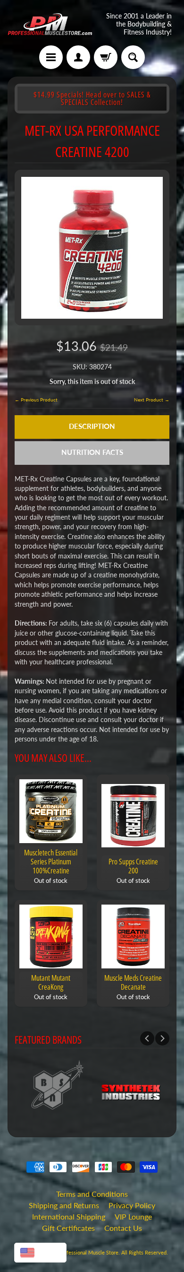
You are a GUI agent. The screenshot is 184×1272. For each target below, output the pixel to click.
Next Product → (151, 399)
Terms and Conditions (92, 1193)
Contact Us (123, 1227)
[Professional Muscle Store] (50, 24)
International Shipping (68, 1216)
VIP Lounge (133, 1216)
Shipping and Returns (64, 1205)
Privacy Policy (132, 1205)
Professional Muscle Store (88, 1252)
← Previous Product (36, 399)
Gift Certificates (68, 1227)
